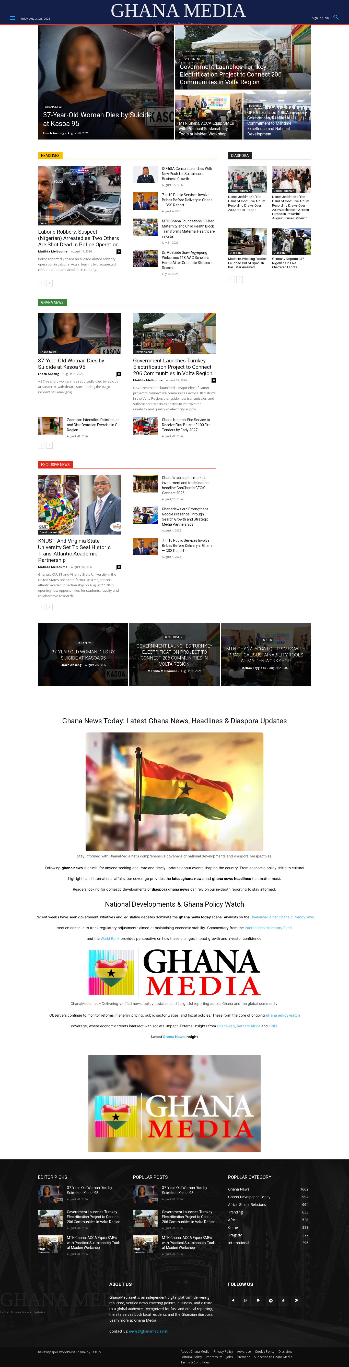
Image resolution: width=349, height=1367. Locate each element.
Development (191, 59)
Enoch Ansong (48, 374)
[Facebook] (233, 1301)
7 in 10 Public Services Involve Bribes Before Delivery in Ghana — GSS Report (187, 200)
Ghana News (53, 107)
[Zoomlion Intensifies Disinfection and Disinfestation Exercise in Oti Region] (50, 426)
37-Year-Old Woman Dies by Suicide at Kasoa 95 (71, 364)
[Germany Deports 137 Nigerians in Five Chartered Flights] (291, 241)
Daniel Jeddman (240, 191)
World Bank (110, 938)
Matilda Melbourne (52, 251)
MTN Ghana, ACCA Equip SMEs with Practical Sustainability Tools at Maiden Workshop (94, 1243)
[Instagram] (246, 1301)
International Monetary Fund (268, 928)
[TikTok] (283, 1301)
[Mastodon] (296, 1301)
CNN (273, 1026)
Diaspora (236, 253)
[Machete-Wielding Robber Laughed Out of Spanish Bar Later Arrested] (247, 241)
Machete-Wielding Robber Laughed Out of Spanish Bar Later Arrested (247, 263)
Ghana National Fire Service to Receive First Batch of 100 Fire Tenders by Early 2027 (186, 425)
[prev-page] (41, 283)
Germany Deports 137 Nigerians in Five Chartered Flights (288, 263)
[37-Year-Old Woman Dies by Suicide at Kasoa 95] (106, 82)
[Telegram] (271, 1301)
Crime (43, 223)
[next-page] (49, 283)
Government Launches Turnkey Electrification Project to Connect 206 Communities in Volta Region (172, 367)
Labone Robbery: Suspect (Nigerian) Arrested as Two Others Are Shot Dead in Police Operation (78, 238)
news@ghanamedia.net (148, 1331)
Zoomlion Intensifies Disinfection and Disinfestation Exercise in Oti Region (93, 425)
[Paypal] (258, 1301)
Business (186, 116)
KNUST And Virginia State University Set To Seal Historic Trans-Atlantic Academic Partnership (74, 550)
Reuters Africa (248, 1026)
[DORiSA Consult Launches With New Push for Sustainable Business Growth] (145, 174)
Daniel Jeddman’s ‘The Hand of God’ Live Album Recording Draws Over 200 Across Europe (246, 203)
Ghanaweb (226, 1026)
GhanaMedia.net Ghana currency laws (282, 917)
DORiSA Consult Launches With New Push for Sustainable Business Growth (187, 174)
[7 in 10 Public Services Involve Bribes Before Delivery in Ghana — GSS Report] (145, 201)
